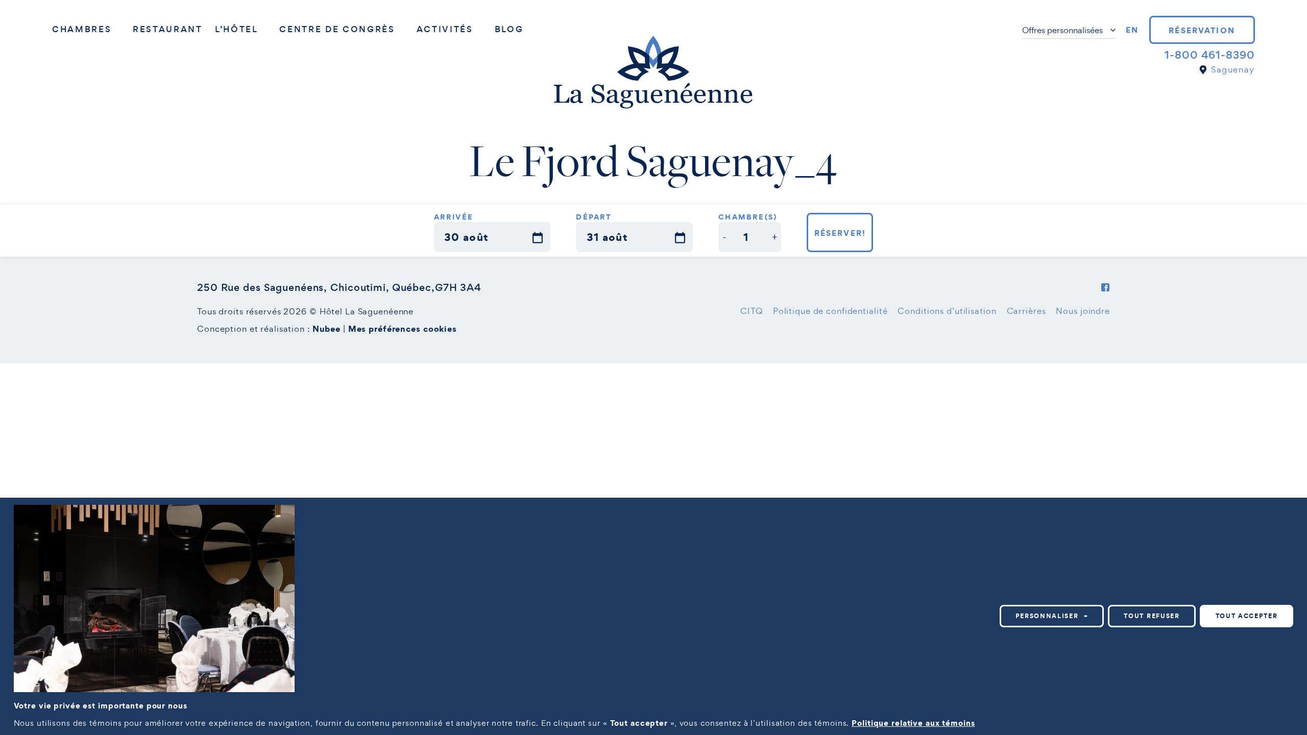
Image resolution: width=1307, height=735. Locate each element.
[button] (724, 237)
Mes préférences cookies (402, 329)
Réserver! (840, 232)
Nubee (326, 329)
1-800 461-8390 (1209, 55)
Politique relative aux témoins (913, 722)
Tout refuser (1151, 615)
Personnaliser (1051, 615)
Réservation (1202, 30)
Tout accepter (1247, 615)
